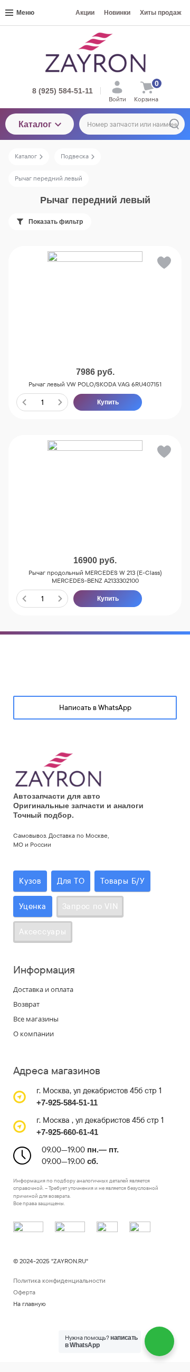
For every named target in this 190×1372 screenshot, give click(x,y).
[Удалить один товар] (24, 402)
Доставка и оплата (43, 989)
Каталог (35, 124)
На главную (29, 1304)
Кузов (30, 881)
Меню (25, 12)
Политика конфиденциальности (59, 1280)
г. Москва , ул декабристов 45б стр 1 (100, 1120)
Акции (84, 12)
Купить (108, 402)
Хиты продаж (161, 12)
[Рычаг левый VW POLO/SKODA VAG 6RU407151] (95, 299)
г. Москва (53, 1090)
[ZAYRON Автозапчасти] (95, 52)
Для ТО (71, 881)
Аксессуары (42, 931)
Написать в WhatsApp (95, 707)
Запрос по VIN (90, 906)
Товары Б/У (122, 881)
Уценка (32, 906)
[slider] (95, 356)
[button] (163, 265)
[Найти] (174, 124)
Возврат (26, 1004)
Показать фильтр (55, 221)
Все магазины (36, 1019)
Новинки (117, 12)
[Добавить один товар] (60, 402)
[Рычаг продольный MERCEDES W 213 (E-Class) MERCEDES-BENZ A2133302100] (95, 488)
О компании (33, 1033)
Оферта (24, 1292)
